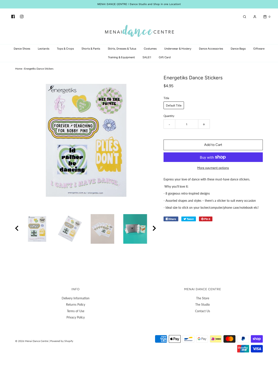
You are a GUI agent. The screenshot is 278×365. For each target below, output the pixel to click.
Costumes (150, 48)
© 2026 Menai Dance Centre (31, 341)
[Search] (242, 16)
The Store (202, 298)
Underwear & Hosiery (177, 48)
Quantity (169, 116)
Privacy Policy (75, 317)
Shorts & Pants (90, 48)
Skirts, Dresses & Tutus (122, 48)
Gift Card (165, 57)
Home (18, 68)
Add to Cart (213, 145)
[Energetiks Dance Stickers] (37, 229)
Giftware (259, 48)
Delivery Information (75, 298)
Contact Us (202, 311)
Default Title (174, 105)
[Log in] (252, 16)
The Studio (202, 304)
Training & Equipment (121, 57)
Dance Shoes (22, 48)
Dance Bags (238, 48)
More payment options (213, 168)
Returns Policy (75, 304)
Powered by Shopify (61, 341)
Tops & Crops (65, 48)
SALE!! (146, 57)
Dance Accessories (211, 48)
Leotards (43, 48)
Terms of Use (75, 311)
